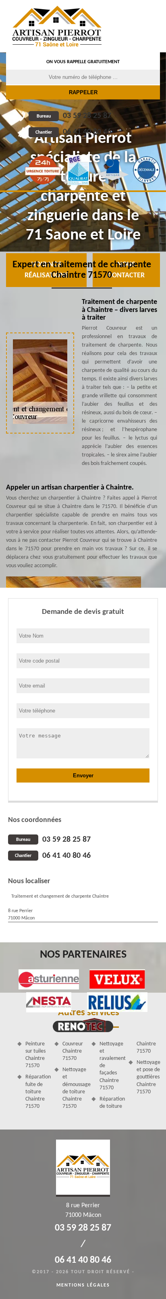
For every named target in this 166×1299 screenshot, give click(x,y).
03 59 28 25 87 (74, 116)
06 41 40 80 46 (73, 132)
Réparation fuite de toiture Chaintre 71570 (37, 1091)
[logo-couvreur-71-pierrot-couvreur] (57, 26)
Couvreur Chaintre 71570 (72, 1051)
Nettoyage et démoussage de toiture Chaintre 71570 (74, 1088)
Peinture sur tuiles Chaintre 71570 (35, 1055)
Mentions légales (83, 1285)
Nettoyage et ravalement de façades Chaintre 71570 (111, 1066)
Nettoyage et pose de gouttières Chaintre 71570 (148, 1077)
